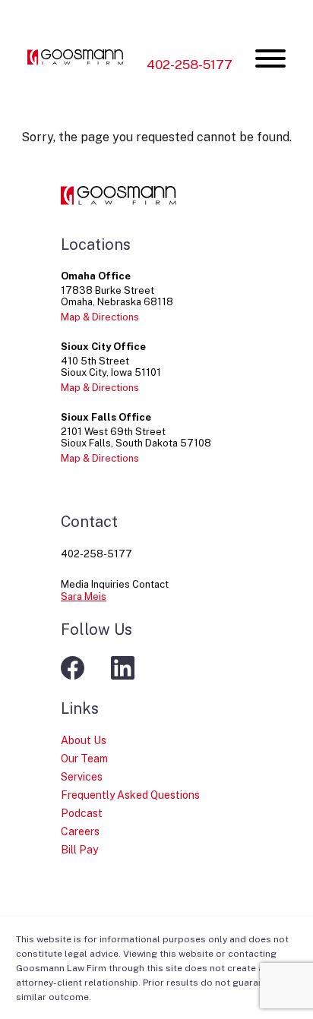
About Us (83, 740)
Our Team (84, 758)
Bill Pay (79, 849)
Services (82, 776)
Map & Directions (100, 317)
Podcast (82, 813)
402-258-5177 (189, 64)
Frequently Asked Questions (130, 795)
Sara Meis (83, 596)
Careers (80, 831)
